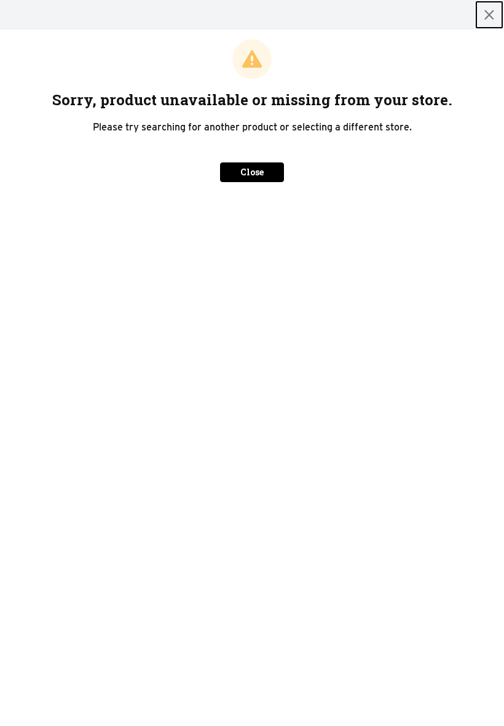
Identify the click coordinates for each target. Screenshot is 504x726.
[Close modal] (489, 15)
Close (252, 172)
